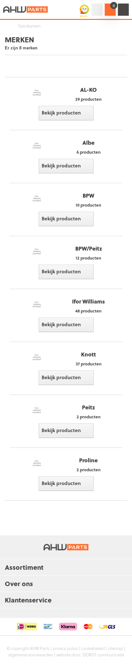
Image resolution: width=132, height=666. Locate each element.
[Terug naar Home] (6, 26)
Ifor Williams (88, 301)
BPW (88, 196)
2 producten (89, 417)
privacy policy (65, 648)
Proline (88, 460)
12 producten (88, 258)
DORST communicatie (103, 655)
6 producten (89, 152)
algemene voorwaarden (30, 655)
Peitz (88, 407)
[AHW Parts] (25, 9)
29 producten (88, 99)
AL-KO (88, 90)
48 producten (88, 311)
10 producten (88, 205)
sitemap (115, 648)
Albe (88, 143)
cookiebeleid (93, 648)
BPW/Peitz (88, 248)
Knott (88, 354)
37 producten (89, 364)
